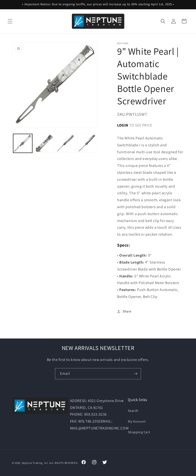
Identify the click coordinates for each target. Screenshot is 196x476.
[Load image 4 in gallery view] (87, 143)
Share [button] (127, 311)
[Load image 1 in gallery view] (22, 143)
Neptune (27, 463)
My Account (137, 421)
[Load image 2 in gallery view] (44, 143)
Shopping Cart (139, 432)
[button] (10, 21)
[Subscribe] (135, 373)
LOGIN (122, 125)
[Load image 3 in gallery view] (65, 143)
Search (133, 410)
